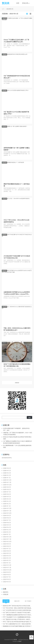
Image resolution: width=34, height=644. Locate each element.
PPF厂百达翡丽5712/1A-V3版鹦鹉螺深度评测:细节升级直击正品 (17, 617)
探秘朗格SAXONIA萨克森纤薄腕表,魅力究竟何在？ (17, 626)
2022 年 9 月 (7, 572)
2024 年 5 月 (7, 525)
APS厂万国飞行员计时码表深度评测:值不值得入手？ (17, 621)
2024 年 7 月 (7, 520)
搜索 (29, 417)
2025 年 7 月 (7, 492)
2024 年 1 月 (7, 534)
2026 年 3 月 (7, 475)
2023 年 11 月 (7, 539)
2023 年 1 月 (7, 563)
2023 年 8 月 (7, 546)
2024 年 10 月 (7, 513)
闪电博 (19, 641)
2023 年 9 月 (7, 544)
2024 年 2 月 (7, 532)
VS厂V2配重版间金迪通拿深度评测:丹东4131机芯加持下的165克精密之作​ (17, 615)
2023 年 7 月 (7, 548)
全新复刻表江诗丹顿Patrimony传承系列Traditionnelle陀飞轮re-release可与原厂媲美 (17, 293)
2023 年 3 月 (7, 558)
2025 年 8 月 (7, 489)
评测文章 (4, 18)
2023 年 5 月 (7, 553)
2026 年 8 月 (7, 468)
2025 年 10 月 (7, 484)
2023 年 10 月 (7, 541)
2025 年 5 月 (7, 496)
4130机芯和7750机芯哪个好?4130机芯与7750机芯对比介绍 (17, 257)
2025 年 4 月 (7, 499)
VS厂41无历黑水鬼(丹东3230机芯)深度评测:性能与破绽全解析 (17, 610)
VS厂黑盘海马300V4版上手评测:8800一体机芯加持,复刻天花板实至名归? (17, 619)
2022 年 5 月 (7, 581)
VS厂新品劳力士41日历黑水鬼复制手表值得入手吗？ (16, 113)
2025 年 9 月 (7, 487)
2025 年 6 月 (7, 494)
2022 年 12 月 (7, 565)
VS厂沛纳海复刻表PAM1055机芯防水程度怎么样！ (17, 77)
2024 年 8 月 (7, 518)
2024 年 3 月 (7, 529)
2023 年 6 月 (7, 551)
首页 (17, 3)
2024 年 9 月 (7, 515)
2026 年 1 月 (7, 477)
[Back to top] (31, 637)
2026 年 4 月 (7, 473)
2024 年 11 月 (7, 510)
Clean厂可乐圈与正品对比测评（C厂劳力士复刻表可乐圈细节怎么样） (16, 41)
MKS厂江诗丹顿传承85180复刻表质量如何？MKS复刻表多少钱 (17, 365)
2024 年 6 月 (7, 522)
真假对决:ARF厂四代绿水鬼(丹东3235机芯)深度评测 (17, 605)
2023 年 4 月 (7, 555)
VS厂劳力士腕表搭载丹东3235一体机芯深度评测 (17, 624)
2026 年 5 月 (7, 470)
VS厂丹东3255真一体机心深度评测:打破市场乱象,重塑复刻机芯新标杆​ (17, 608)
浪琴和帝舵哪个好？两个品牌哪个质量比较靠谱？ (17, 149)
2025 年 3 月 (7, 501)
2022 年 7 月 (7, 577)
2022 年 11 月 (7, 567)
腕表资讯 (4, 90)
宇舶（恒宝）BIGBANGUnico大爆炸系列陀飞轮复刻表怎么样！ (17, 329)
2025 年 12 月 (7, 480)
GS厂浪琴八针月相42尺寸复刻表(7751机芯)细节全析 (17, 612)
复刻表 (15, 639)
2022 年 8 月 (7, 574)
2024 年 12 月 (7, 508)
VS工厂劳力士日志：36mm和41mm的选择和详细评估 (16, 221)
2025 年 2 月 (7, 503)
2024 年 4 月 (7, 527)
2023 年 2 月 (7, 560)
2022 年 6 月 (7, 579)
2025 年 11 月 (7, 482)
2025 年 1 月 (7, 506)
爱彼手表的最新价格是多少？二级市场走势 (17, 185)
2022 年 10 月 (7, 570)
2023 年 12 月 (7, 537)
